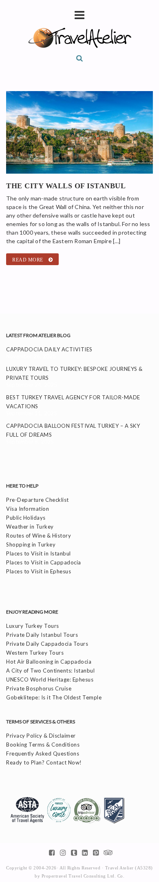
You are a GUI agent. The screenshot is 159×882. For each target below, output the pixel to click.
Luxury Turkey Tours (32, 626)
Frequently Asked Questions (42, 753)
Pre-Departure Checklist (37, 500)
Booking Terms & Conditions (43, 744)
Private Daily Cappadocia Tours (47, 643)
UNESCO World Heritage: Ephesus (49, 679)
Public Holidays (26, 517)
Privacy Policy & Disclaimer (41, 735)
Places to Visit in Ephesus (38, 571)
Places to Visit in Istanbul (38, 553)
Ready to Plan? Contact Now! (44, 762)
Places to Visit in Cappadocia (43, 562)
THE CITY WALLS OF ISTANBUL (66, 186)
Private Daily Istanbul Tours (42, 635)
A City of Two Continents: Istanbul (50, 670)
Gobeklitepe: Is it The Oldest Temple (54, 697)
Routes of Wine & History (38, 535)
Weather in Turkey (30, 526)
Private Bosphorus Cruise (38, 688)
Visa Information (27, 508)
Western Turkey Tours (35, 652)
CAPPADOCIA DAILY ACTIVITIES (49, 349)
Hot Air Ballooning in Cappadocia (48, 661)
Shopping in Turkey (30, 544)
